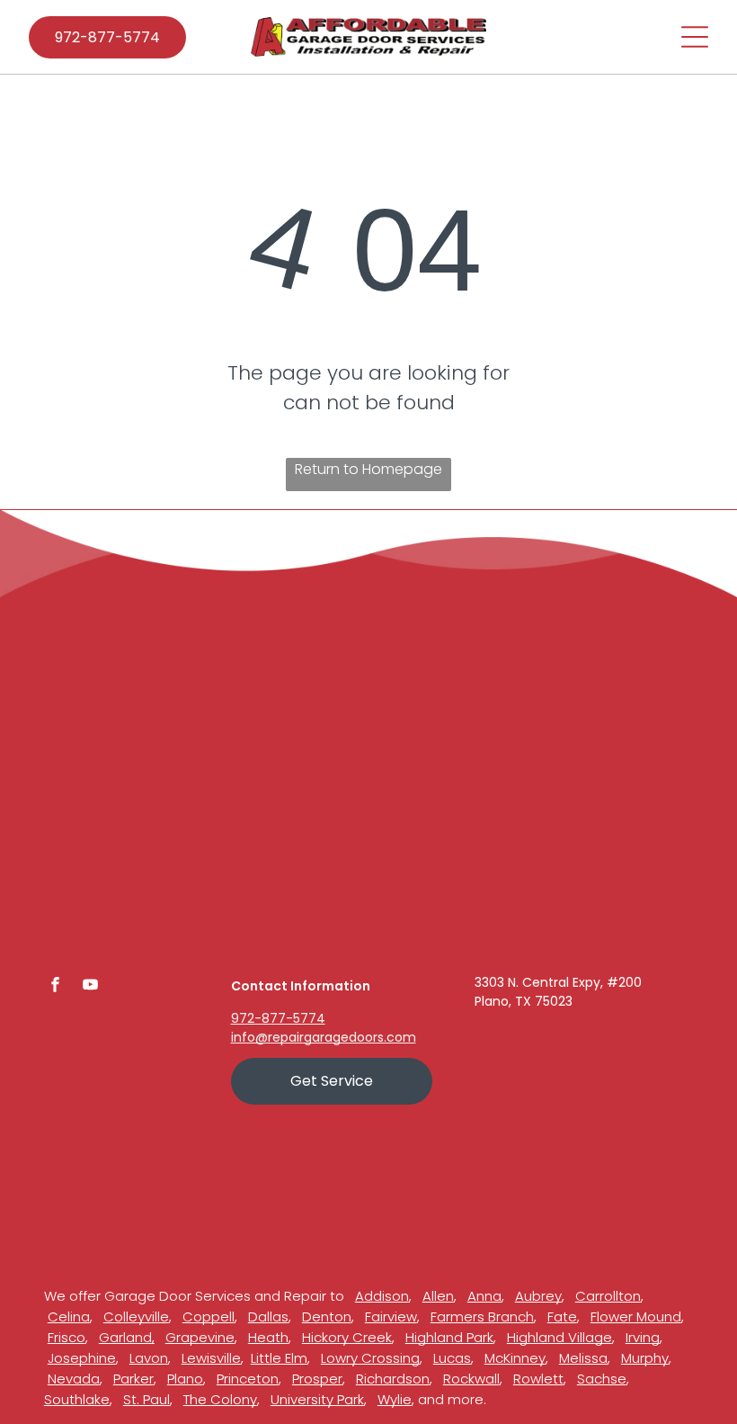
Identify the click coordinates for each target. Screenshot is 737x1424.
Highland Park (449, 1337)
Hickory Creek (347, 1337)
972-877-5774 (278, 1018)
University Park (317, 1399)
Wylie (394, 1399)
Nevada (74, 1378)
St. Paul (146, 1399)
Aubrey (538, 1295)
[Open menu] (694, 36)
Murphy (645, 1357)
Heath (268, 1337)
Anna (484, 1295)
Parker (133, 1378)
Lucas (452, 1357)
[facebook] (55, 987)
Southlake (77, 1399)
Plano (185, 1378)
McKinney (515, 1357)
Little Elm (279, 1357)
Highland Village (559, 1337)
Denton (326, 1316)
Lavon (148, 1357)
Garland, (127, 1337)
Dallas (268, 1316)
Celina (69, 1316)
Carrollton (608, 1295)
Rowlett (538, 1378)
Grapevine (200, 1337)
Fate (562, 1316)
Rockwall (471, 1378)
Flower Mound (635, 1316)
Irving (643, 1337)
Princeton (248, 1378)
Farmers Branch (482, 1316)
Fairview (391, 1316)
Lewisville (211, 1357)
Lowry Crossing (370, 1357)
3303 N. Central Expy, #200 (558, 982)
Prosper (317, 1378)
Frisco (66, 1337)
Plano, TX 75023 (524, 1001)
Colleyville (136, 1316)
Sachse (601, 1378)
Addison (382, 1295)
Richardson (393, 1378)
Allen (438, 1295)
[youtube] (90, 987)
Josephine (82, 1357)
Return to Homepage (368, 469)
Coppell (208, 1316)
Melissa (583, 1357)
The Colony (220, 1399)
